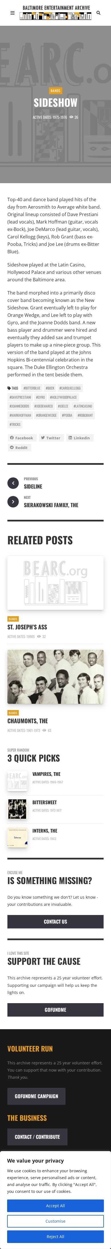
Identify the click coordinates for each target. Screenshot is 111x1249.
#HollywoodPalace (63, 397)
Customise (55, 1221)
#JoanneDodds (19, 406)
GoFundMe (55, 1009)
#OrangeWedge (46, 415)
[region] (55, 1200)
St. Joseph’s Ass (27, 626)
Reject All (55, 1236)
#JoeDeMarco (43, 406)
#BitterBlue (32, 388)
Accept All (55, 1205)
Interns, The (44, 830)
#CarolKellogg (70, 388)
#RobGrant (85, 415)
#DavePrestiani (20, 397)
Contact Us (55, 921)
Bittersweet (45, 802)
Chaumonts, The (27, 720)
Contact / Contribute (37, 1136)
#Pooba (67, 415)
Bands (56, 90)
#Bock (50, 388)
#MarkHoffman (20, 415)
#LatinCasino (83, 406)
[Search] (98, 13)
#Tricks (15, 424)
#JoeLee (63, 406)
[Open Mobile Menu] (12, 13)
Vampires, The (47, 773)
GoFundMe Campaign (36, 1096)
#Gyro (40, 397)
